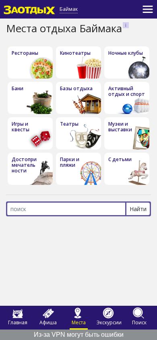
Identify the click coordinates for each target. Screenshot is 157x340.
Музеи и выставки (120, 126)
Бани (17, 88)
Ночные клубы (125, 53)
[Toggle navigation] (148, 9)
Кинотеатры (75, 53)
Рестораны (25, 53)
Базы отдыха (76, 88)
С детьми (120, 159)
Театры (69, 123)
